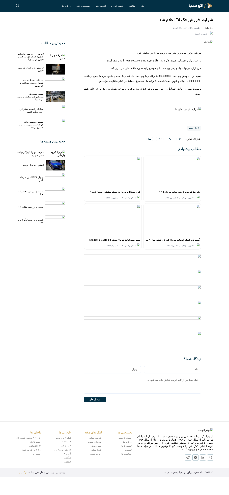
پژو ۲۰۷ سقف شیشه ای (28, 438)
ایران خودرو (95, 454)
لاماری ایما (66, 445)
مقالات (132, 6)
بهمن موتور (95, 446)
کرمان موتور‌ (95, 438)
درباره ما (66, 6)
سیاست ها (126, 454)
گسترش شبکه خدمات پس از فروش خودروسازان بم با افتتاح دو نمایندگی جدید (173, 240)
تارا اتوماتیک (35, 446)
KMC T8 (66, 441)
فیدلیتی (67, 462)
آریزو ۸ (67, 453)
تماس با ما (126, 446)
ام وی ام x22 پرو (62, 449)
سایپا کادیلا (35, 442)
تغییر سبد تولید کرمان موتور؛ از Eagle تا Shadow (114, 239)
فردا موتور (96, 450)
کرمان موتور (194, 128)
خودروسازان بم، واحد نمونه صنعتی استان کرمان (115, 192)
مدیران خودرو (94, 442)
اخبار (143, 6)
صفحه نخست (125, 438)
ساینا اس (36, 454)
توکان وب (21, 472)
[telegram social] (188, 457)
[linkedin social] (203, 457)
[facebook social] (195, 457)
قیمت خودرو (117, 6)
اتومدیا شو (101, 6)
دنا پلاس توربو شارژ (31, 450)
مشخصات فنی (83, 6)
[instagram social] (210, 457)
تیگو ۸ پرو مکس (63, 438)
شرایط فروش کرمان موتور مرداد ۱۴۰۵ (179, 192)
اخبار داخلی (208, 28)
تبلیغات (128, 450)
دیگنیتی (67, 457)
